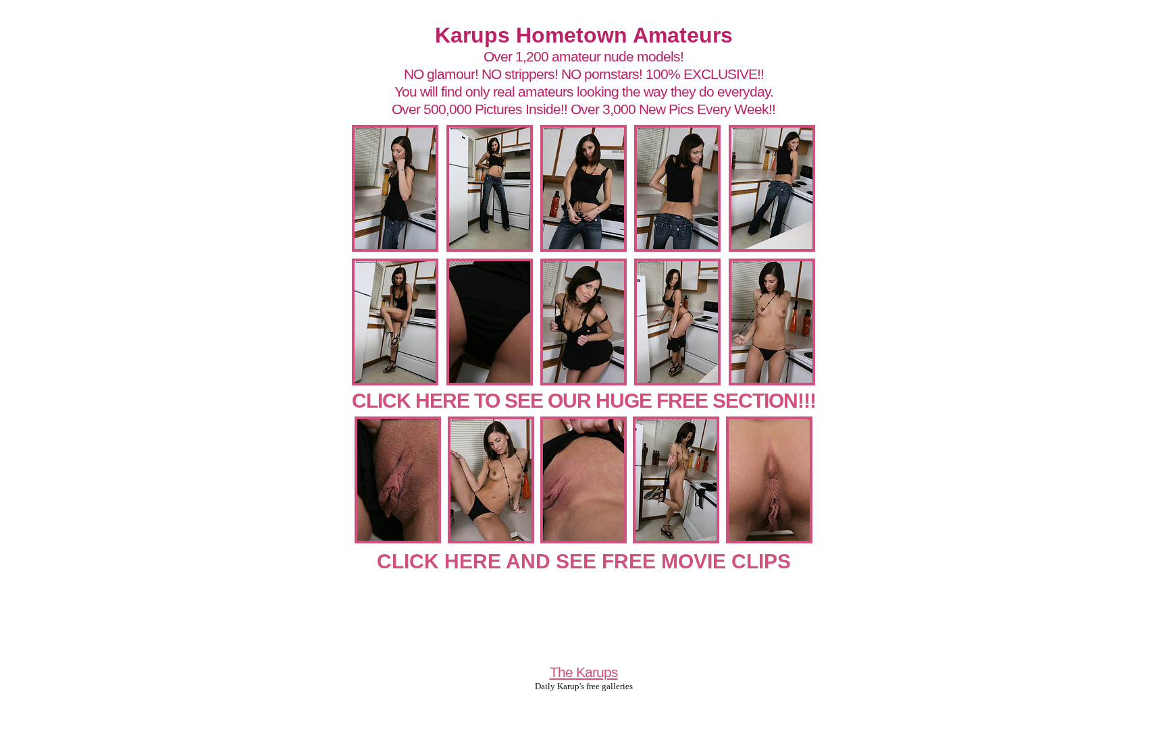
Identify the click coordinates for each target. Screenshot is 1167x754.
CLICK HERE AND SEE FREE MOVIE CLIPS (584, 561)
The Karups (584, 672)
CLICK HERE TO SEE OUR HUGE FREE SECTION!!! (584, 400)
